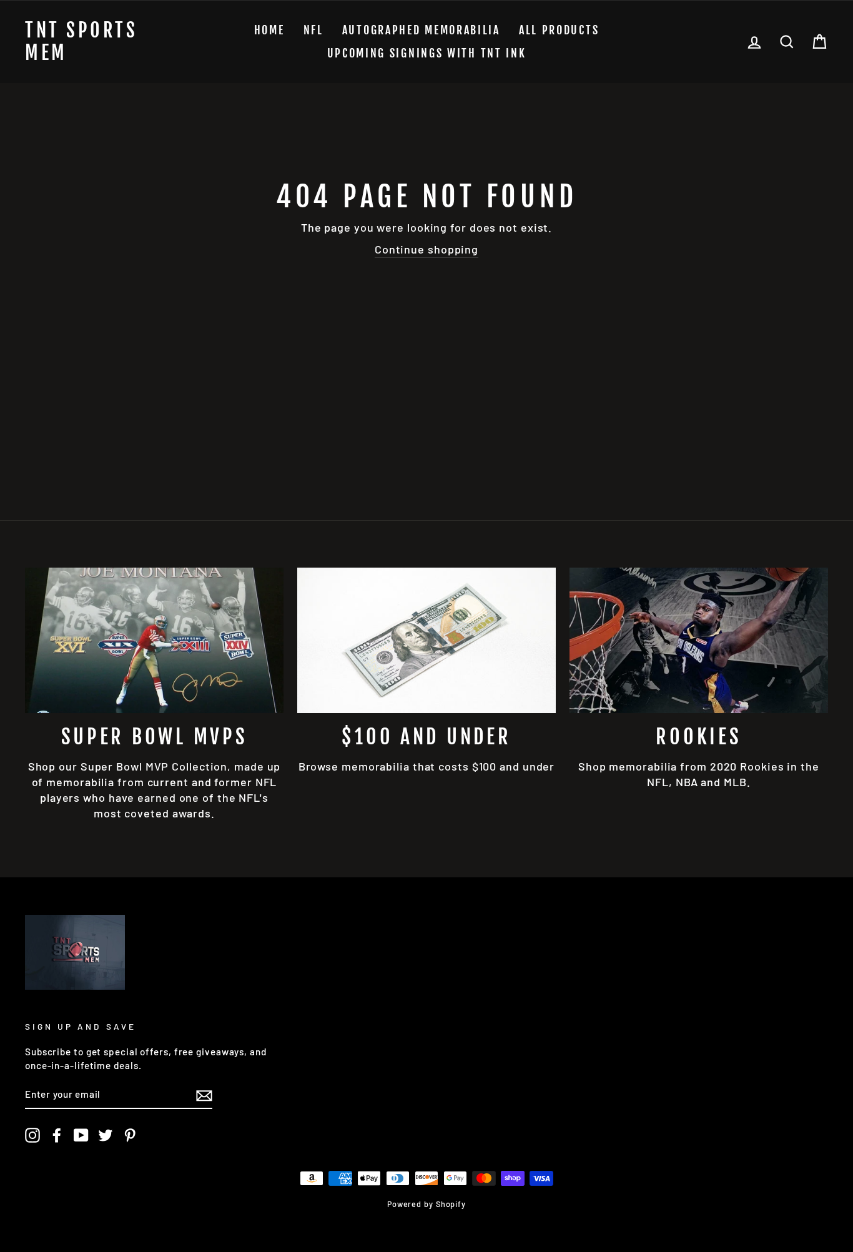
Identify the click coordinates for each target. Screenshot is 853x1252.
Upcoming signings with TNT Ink (426, 53)
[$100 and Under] (426, 640)
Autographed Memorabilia (421, 30)
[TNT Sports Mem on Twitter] (105, 1135)
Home (269, 30)
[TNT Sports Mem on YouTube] (81, 1135)
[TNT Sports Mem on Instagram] (32, 1135)
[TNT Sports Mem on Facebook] (56, 1135)
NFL (313, 30)
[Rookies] (698, 640)
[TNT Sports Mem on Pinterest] (129, 1135)
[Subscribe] (204, 1095)
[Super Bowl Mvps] (154, 640)
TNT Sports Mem (81, 41)
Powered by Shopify (426, 1204)
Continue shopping (426, 249)
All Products (559, 30)
